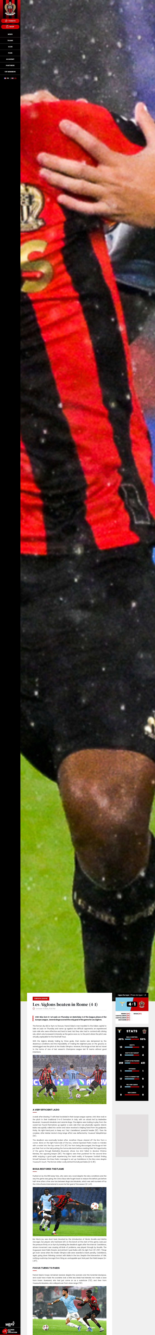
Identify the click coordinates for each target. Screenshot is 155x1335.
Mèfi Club (10, 1323)
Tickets (11, 21)
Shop (11, 27)
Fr (8, 78)
